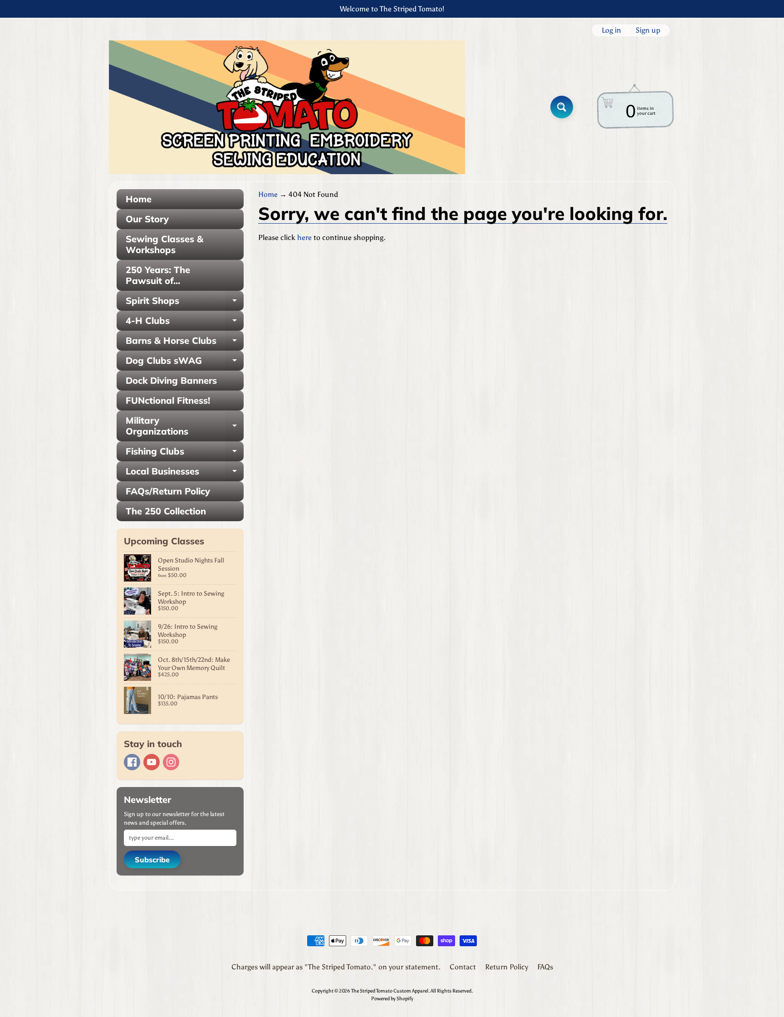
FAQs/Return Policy (168, 491)
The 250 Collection (166, 511)
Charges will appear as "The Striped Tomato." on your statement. (336, 967)
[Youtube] (151, 762)
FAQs (545, 967)
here (304, 237)
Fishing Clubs (185, 453)
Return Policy (506, 967)
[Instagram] (171, 762)
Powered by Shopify (392, 998)
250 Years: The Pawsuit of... (158, 275)
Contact (463, 967)
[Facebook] (132, 762)
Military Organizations (185, 426)
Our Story (147, 219)
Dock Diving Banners (171, 380)
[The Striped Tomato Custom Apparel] (287, 107)
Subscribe (152, 859)
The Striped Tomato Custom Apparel (389, 991)
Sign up (648, 30)
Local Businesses (185, 473)
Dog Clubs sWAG (185, 363)
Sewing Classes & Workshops (164, 244)
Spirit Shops (185, 303)
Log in (611, 30)
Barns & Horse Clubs (185, 343)
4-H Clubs (185, 323)
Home (139, 199)
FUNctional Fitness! (168, 400)
